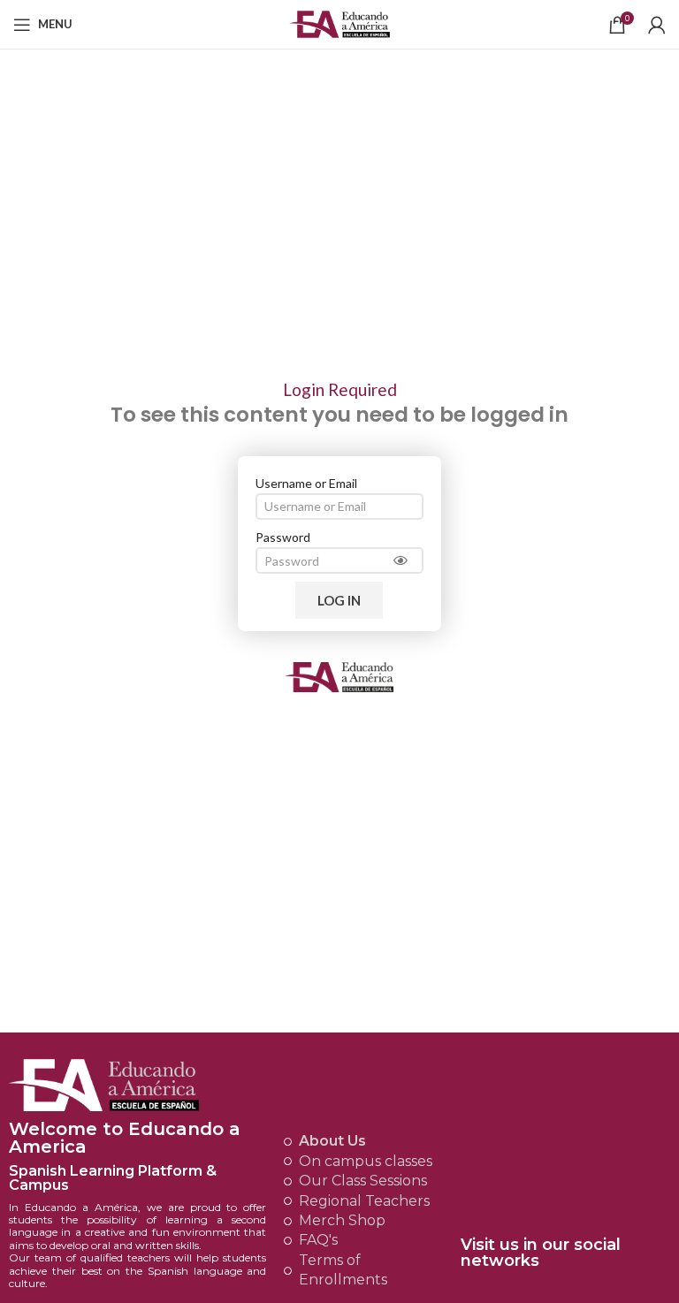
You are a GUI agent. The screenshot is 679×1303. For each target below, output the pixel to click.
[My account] (657, 24)
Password (283, 537)
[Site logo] (340, 22)
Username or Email (306, 483)
